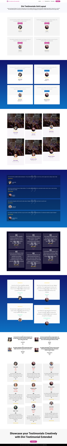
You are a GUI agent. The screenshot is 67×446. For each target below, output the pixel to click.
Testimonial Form (47, 1)
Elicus (20, 32)
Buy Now (58, 1)
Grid (43, 1)
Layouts (39, 1)
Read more (20, 23)
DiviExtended (51, 409)
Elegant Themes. (45, 444)
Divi (20, 444)
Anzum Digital (17, 161)
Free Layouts (53, 1)
